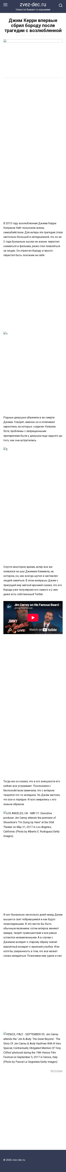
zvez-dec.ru (33, 4)
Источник (57, 1070)
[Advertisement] (33, 116)
